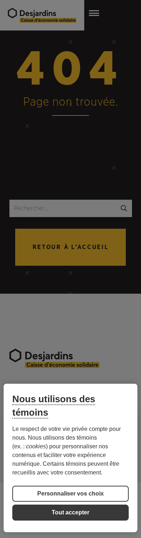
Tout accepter (70, 512)
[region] (71, 458)
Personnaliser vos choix (70, 493)
